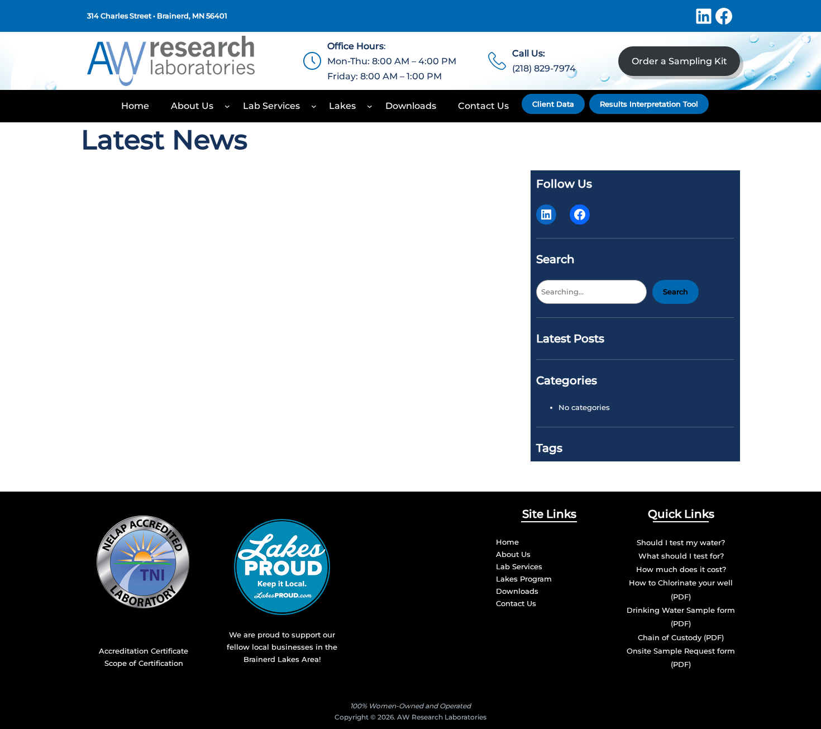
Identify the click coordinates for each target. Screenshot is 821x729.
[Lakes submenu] (370, 106)
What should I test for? (681, 555)
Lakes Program (524, 578)
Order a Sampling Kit (679, 61)
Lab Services (519, 566)
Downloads (517, 591)
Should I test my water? (681, 542)
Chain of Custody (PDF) (681, 637)
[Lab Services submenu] (314, 106)
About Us (513, 554)
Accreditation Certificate (143, 650)
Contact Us (516, 603)
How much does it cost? (681, 569)
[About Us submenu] (227, 106)
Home (507, 541)
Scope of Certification (143, 663)
